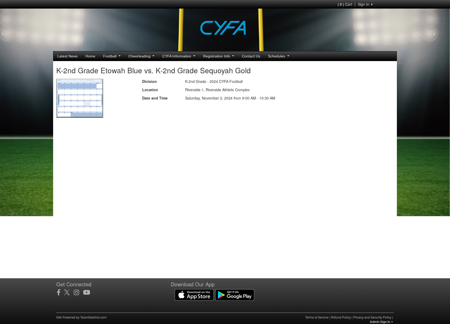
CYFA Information (177, 56)
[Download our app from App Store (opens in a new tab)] (194, 294)
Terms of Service (317, 317)
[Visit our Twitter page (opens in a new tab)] (69, 292)
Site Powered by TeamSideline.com (81, 317)
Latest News (67, 56)
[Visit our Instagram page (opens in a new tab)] (78, 292)
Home (90, 56)
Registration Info (217, 56)
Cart (345, 4)
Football (110, 56)
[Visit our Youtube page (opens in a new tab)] (88, 292)
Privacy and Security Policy (372, 317)
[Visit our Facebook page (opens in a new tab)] (60, 292)
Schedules (277, 56)
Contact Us (251, 56)
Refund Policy (341, 317)
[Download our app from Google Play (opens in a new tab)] (234, 294)
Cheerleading (140, 56)
